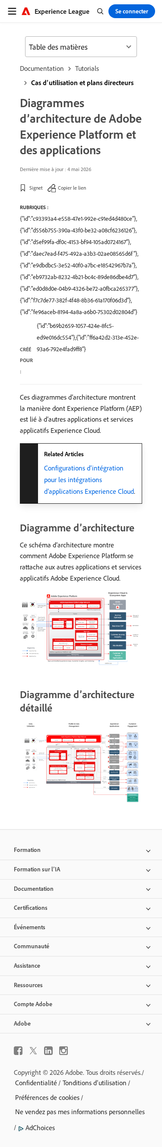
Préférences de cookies (47, 1097)
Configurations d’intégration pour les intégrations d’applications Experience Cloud (89, 480)
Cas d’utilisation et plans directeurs (82, 82)
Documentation (42, 68)
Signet (36, 187)
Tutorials (87, 68)
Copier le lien (72, 187)
